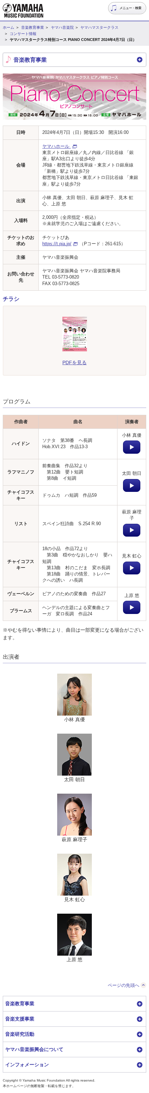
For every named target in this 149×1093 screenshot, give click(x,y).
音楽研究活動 (19, 1034)
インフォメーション (27, 1064)
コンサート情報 (23, 34)
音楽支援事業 (19, 1019)
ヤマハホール (56, 146)
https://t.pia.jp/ (56, 243)
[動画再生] (131, 447)
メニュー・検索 (130, 8)
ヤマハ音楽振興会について (34, 1049)
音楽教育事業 (32, 27)
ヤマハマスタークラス (99, 27)
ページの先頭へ (123, 985)
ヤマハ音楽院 (62, 27)
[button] (74, 59)
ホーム (8, 27)
